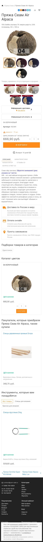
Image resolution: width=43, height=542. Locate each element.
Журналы (25, 496)
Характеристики (21, 159)
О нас (3, 510)
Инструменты (26, 494)
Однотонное (7, 250)
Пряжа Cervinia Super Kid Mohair (11, 473)
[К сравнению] (35, 10)
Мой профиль (26, 503)
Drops (23, 491)
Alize (23, 485)
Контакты (5, 514)
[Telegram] (30, 10)
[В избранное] (39, 10)
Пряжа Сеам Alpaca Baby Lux (30, 473)
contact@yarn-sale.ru (11, 482)
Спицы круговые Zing (12, 412)
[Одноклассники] (21, 10)
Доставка (5, 503)
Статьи (24, 514)
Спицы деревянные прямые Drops (18, 333)
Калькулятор (7, 162)
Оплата (4, 505)
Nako (23, 487)
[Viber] (25, 10)
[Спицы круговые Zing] (22, 431)
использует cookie (16, 524)
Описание (6, 159)
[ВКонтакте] (19, 10)
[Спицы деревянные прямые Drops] (22, 352)
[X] (23, 10)
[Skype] (27, 10)
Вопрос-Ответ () (9, 166)
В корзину (21, 145)
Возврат (4, 508)
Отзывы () (21, 162)
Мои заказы (26, 505)
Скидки (4, 512)
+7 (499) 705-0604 (8, 485)
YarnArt (24, 489)
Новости (24, 512)
